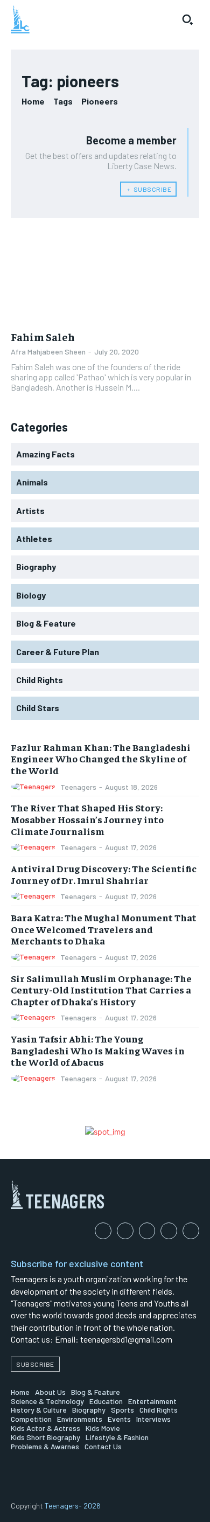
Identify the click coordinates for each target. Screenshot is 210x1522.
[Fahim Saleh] (105, 276)
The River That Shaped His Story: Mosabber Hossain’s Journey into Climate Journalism (87, 819)
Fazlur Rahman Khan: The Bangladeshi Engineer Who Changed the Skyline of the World (101, 758)
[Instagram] (125, 1230)
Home (33, 101)
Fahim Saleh (43, 336)
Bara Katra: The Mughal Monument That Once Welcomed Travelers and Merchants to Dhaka (104, 929)
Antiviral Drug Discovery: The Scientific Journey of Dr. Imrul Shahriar (104, 874)
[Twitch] (168, 1230)
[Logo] (20, 19)
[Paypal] (147, 1230)
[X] (191, 1230)
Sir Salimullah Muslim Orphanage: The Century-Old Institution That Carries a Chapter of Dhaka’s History (101, 989)
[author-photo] (35, 786)
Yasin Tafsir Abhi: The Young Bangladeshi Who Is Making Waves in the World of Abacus (98, 1050)
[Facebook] (103, 1230)
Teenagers (78, 786)
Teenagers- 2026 (73, 1505)
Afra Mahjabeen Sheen (48, 351)
